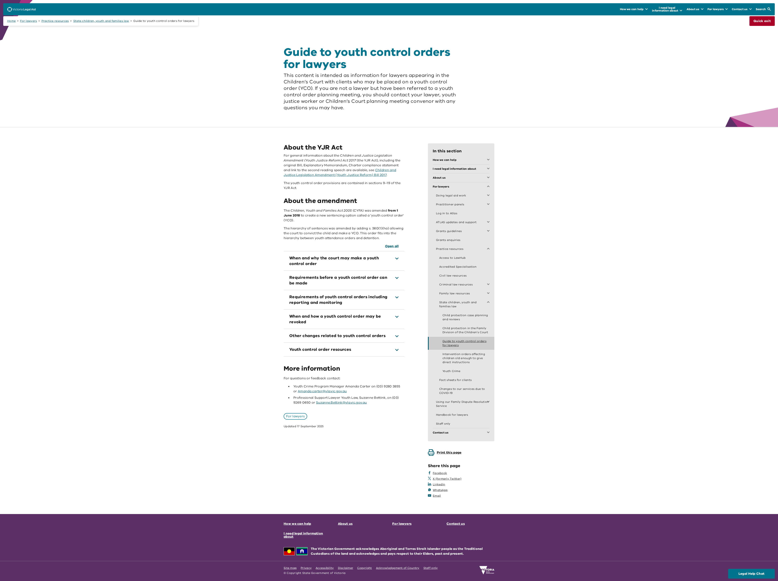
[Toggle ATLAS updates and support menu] (489, 222)
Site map (290, 568)
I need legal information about (303, 535)
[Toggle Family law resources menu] (489, 293)
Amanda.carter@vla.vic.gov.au (322, 391)
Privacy (306, 568)
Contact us (456, 523)
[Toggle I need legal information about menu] (489, 168)
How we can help (297, 523)
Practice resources (55, 21)
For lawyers (28, 21)
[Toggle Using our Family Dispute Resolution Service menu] (489, 402)
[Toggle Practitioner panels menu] (489, 204)
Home (11, 21)
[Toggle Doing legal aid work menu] (489, 195)
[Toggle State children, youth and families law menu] (489, 302)
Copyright (364, 568)
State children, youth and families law (101, 21)
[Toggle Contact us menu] (489, 432)
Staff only (430, 568)
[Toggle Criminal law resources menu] (489, 284)
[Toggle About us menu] (489, 177)
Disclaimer (345, 568)
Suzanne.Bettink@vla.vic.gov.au (341, 402)
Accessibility (325, 568)
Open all (392, 246)
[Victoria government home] (486, 570)
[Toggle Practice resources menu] (489, 249)
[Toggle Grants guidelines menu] (489, 231)
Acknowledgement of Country (397, 568)
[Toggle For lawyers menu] (489, 186)
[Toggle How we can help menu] (489, 160)
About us (345, 523)
